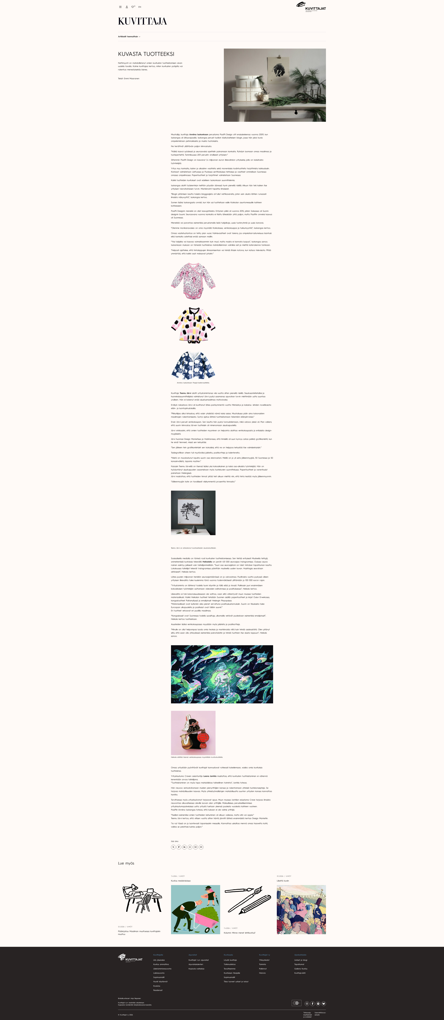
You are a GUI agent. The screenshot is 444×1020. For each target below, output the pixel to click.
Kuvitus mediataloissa (181, 881)
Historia (262, 973)
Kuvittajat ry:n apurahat (199, 960)
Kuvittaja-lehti (299, 973)
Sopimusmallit (159, 977)
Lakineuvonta (158, 973)
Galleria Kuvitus (300, 969)
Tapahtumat (299, 964)
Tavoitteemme (229, 969)
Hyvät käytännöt (160, 982)
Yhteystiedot (264, 960)
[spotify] (318, 1003)
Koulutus (156, 986)
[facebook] (312, 1003)
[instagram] (307, 1003)
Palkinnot (263, 969)
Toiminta (262, 964)
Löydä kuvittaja (230, 960)
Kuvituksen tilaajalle (232, 973)
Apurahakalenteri (196, 964)
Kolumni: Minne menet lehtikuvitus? (240, 933)
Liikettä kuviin (283, 881)
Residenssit (157, 990)
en (139, 7)
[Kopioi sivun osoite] (201, 847)
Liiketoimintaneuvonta (162, 969)
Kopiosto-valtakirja (196, 969)
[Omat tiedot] (127, 7)
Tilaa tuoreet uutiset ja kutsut (236, 982)
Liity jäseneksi (159, 960)
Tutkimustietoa (230, 964)
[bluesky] (323, 1003)
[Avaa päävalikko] (120, 7)
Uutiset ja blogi (300, 960)
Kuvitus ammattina (161, 964)
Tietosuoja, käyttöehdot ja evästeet (307, 1015)
